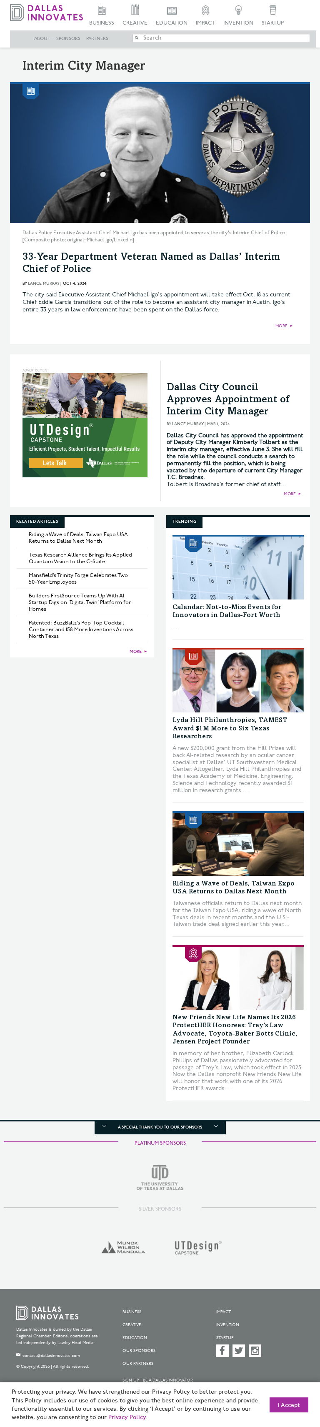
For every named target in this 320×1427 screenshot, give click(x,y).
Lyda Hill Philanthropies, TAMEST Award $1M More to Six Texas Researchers (230, 728)
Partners (97, 39)
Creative (135, 23)
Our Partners (137, 1363)
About (42, 39)
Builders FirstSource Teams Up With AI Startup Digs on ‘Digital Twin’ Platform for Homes (80, 602)
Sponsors (68, 39)
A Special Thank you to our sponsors (160, 1127)
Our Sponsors (138, 1350)
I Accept (289, 1405)
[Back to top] (292, 1381)
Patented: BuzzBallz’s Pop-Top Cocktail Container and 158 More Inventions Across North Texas (81, 629)
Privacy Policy (127, 1417)
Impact (205, 23)
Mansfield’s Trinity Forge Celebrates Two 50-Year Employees (78, 578)
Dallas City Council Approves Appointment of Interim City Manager (228, 400)
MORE (281, 326)
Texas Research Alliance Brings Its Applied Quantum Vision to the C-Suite (80, 558)
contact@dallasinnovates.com (51, 1355)
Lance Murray (43, 283)
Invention (238, 23)
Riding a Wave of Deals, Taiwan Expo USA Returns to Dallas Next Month (78, 537)
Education (172, 23)
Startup (273, 23)
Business (101, 23)
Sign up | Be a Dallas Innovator (157, 1380)
